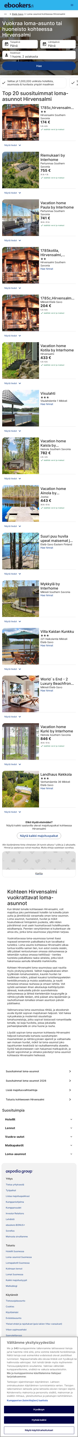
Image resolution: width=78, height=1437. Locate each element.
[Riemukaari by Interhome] (39, 174)
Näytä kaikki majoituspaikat (39, 836)
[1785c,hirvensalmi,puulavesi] (39, 127)
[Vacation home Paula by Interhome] (39, 222)
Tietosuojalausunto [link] (15, 1300)
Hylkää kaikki (39, 1419)
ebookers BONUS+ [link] (15, 1225)
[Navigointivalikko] (72, 5)
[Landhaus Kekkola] (39, 793)
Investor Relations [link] (15, 1213)
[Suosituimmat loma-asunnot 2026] (39, 1080)
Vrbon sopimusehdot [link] (16, 1329)
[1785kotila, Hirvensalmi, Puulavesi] (39, 269)
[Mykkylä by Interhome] (39, 603)
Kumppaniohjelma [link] (15, 1202)
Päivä (14, 45)
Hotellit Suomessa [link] (15, 1251)
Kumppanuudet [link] (13, 1207)
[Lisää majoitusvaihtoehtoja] (39, 1090)
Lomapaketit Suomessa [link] (18, 1262)
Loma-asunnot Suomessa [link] (19, 1257)
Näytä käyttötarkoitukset (39, 1430)
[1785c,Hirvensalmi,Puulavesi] (39, 317)
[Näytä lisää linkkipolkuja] (5, 14)
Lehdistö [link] (10, 1219)
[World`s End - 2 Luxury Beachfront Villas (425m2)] (39, 698)
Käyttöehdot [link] (12, 1312)
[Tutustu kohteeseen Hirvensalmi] (39, 1099)
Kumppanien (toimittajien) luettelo (27, 1400)
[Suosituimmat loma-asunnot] (39, 1071)
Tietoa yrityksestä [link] (15, 1184)
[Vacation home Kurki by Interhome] (39, 746)
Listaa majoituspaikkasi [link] (18, 1196)
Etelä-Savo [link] (17, 14)
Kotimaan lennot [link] (14, 1268)
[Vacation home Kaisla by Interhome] (39, 460)
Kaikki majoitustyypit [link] (16, 1280)
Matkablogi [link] (11, 1286)
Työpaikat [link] (11, 1190)
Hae (39, 66)
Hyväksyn (38, 1409)
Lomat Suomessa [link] (14, 1274)
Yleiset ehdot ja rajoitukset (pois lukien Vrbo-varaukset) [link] (34, 1323)
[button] (39, 145)
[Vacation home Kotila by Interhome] (39, 365)
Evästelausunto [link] (13, 1318)
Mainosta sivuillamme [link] (17, 1236)
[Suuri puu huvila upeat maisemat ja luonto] (39, 555)
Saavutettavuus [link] (14, 1335)
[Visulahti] (39, 412)
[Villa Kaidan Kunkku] (39, 650)
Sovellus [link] (10, 1230)
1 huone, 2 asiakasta (24, 56)
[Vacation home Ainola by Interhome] (39, 508)
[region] (39, 1387)
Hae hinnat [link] (46, 268)
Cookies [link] (10, 1306)
